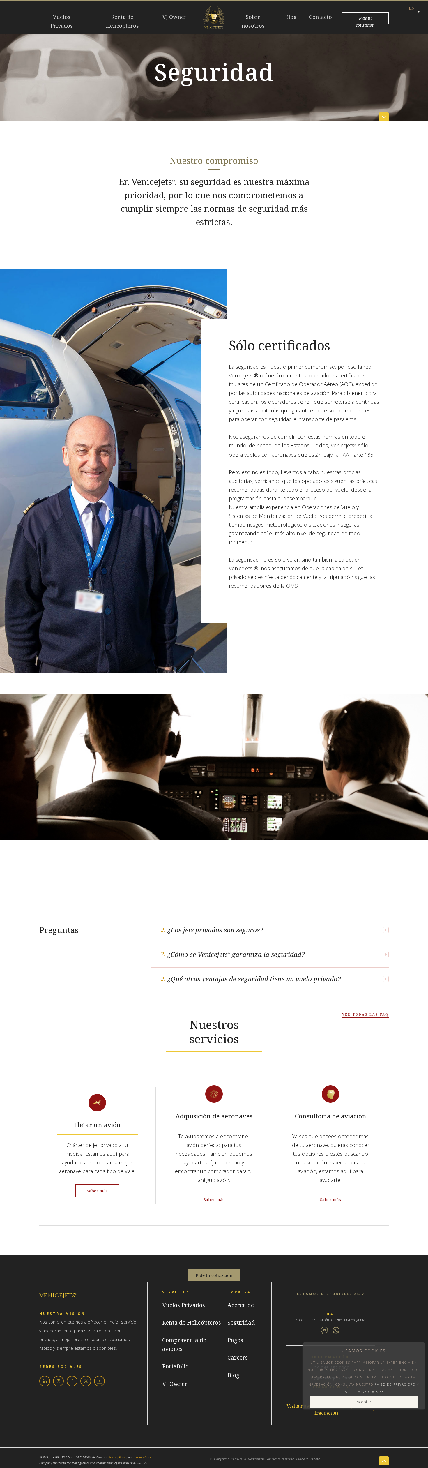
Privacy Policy (117, 1457)
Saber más (97, 1191)
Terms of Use (142, 1457)
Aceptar (364, 1402)
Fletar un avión (97, 1125)
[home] (214, 18)
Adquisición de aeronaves (214, 1116)
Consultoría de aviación (330, 1116)
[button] (412, 8)
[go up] (384, 1460)
